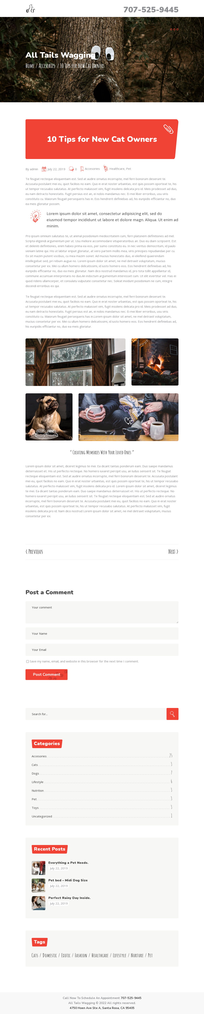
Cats (35, 765)
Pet (128, 169)
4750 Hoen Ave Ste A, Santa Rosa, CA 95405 (102, 1008)
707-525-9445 (151, 9)
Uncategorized (42, 816)
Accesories (47, 65)
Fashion (81, 955)
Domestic (50, 955)
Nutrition (38, 790)
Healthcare (117, 169)
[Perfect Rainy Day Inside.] (39, 903)
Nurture (137, 955)
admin (34, 169)
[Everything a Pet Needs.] (39, 868)
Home (30, 65)
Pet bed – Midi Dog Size (68, 880)
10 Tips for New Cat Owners (102, 139)
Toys (35, 808)
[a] (76, 362)
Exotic (66, 955)
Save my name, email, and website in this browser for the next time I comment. (84, 661)
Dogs (35, 773)
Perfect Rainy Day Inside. (69, 898)
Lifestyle (37, 782)
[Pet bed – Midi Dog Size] (39, 886)
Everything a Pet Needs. (68, 863)
